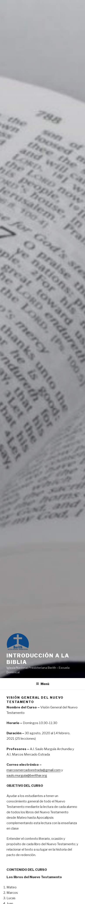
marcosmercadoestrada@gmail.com (34, 770)
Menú (45, 684)
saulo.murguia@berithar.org (27, 775)
